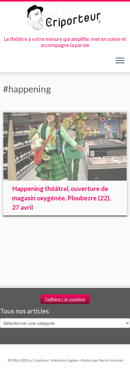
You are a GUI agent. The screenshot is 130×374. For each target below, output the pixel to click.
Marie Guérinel (111, 360)
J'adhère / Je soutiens (65, 299)
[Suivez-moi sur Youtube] (27, 62)
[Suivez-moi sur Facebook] (16, 62)
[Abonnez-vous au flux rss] (6, 62)
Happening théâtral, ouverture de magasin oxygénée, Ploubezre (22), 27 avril (61, 198)
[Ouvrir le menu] (120, 60)
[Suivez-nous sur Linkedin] (32, 62)
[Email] (11, 62)
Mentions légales (65, 360)
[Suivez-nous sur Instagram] (21, 62)
